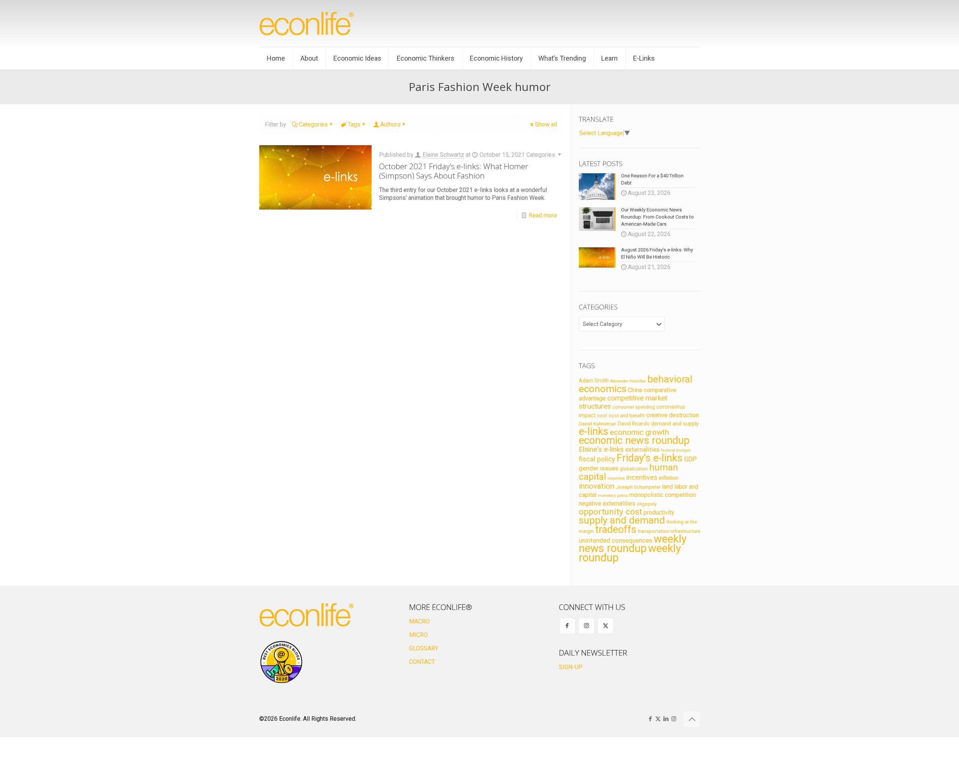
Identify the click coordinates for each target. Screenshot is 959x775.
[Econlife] (307, 23)
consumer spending (633, 407)
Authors (390, 124)
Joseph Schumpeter (638, 487)
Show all (546, 124)
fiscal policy (597, 459)
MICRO (418, 634)
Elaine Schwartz (443, 154)
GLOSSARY (423, 648)
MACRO (419, 621)
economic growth (639, 432)
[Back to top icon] (692, 719)
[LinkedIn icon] (666, 718)
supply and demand (622, 520)
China (635, 390)
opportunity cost (610, 511)
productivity (659, 512)
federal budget (676, 450)
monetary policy (613, 495)
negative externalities (607, 503)
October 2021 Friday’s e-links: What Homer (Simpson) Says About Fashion (453, 171)
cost (602, 415)
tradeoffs (615, 530)
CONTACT (422, 661)
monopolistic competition (662, 494)
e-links (593, 431)
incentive (616, 478)
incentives (641, 477)
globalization (634, 469)
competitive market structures (623, 402)
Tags (354, 124)
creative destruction (672, 415)
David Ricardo (634, 424)
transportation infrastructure (669, 531)
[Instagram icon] (674, 718)
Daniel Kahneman (597, 424)
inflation (668, 478)
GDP (690, 459)
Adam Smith (594, 381)
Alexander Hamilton (628, 381)
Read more (543, 215)
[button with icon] (567, 625)
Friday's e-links (650, 458)
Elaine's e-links (601, 449)
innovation (596, 486)
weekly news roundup (633, 544)
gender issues (598, 468)
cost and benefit (627, 415)
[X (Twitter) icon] (658, 718)
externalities (642, 449)
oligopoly (647, 504)
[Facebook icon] (650, 718)
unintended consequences (615, 540)
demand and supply (675, 423)
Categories (313, 124)
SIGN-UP (571, 667)
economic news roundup (634, 440)
